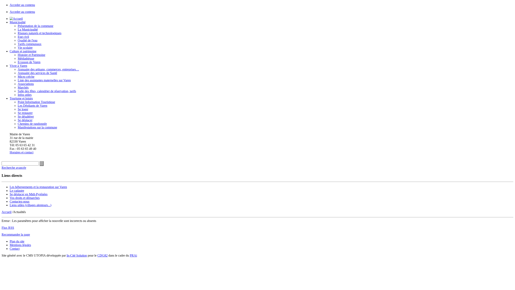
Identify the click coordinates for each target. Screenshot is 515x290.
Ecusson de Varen (29, 62)
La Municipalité (28, 29)
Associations (26, 84)
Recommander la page (16, 234)
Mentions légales (20, 245)
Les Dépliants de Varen (32, 105)
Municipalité (18, 22)
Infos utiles (25, 94)
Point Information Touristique (36, 102)
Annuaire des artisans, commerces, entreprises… (48, 69)
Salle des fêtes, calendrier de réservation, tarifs (47, 91)
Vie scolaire (25, 47)
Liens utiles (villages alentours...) (30, 205)
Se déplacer (25, 120)
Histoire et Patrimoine (31, 55)
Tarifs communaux (29, 44)
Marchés (23, 87)
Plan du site (17, 241)
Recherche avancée (14, 167)
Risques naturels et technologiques (39, 33)
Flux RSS (8, 227)
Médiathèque (26, 58)
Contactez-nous (19, 201)
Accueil (6, 212)
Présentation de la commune (35, 26)
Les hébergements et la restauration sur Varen (38, 187)
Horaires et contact (21, 152)
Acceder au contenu (22, 5)
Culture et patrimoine (23, 51)
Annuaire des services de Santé (37, 73)
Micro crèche (26, 76)
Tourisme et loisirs (21, 98)
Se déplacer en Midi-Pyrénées (28, 194)
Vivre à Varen (18, 65)
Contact (15, 248)
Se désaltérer (26, 116)
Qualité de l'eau (27, 40)
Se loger (23, 109)
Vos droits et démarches (25, 198)
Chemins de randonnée (32, 123)
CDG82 (102, 255)
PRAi (133, 255)
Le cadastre (17, 190)
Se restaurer (25, 113)
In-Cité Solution (77, 255)
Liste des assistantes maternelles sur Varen (44, 80)
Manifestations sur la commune (37, 127)
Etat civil (23, 36)
